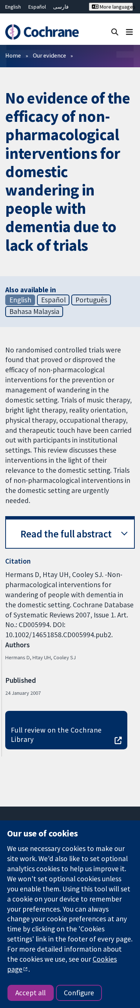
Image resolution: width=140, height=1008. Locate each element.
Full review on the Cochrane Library (56, 734)
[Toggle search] (114, 31)
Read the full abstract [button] (66, 534)
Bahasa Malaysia (34, 311)
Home (13, 55)
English (13, 6)
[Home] (41, 32)
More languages (116, 6)
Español (37, 6)
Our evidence (49, 55)
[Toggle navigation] (129, 31)
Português (91, 299)
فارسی (61, 6)
